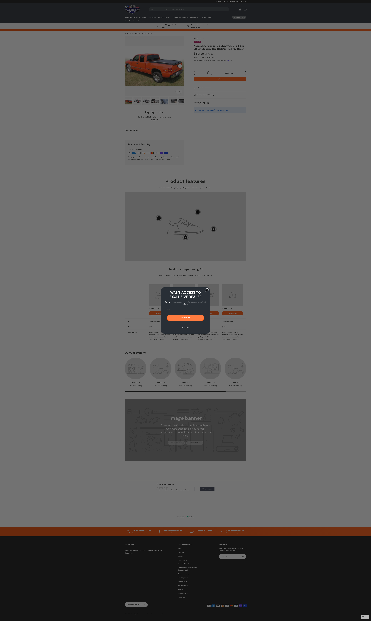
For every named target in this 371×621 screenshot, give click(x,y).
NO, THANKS (185, 327)
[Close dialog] (207, 290)
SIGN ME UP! (185, 318)
